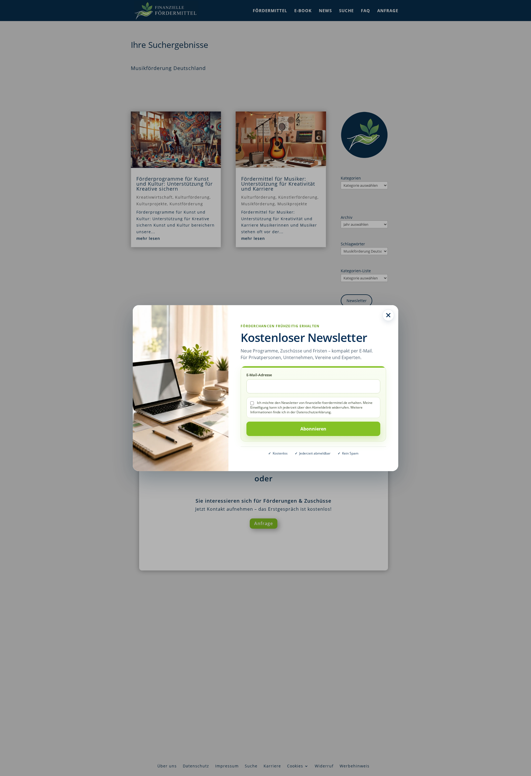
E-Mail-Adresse (259, 374)
